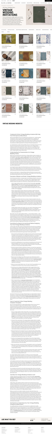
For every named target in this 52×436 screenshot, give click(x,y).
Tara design (20, 188)
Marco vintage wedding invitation (31, 185)
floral (29, 216)
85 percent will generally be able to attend (22, 249)
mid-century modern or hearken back (22, 157)
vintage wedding (18, 158)
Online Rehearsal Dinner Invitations (21, 29)
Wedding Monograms (45, 29)
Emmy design (14, 194)
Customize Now (4, 47)
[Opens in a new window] (15, 45)
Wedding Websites (31, 29)
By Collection (4, 29)
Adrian (39, 193)
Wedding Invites (4, 5)
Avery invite (25, 208)
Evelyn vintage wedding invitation (18, 201)
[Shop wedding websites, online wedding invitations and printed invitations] (6, 3)
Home (2, 5)
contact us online (37, 409)
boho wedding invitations (35, 216)
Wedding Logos (38, 29)
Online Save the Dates (11, 29)
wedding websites (26, 269)
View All (3, 31)
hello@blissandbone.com (18, 410)
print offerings (28, 362)
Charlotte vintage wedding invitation (31, 296)
